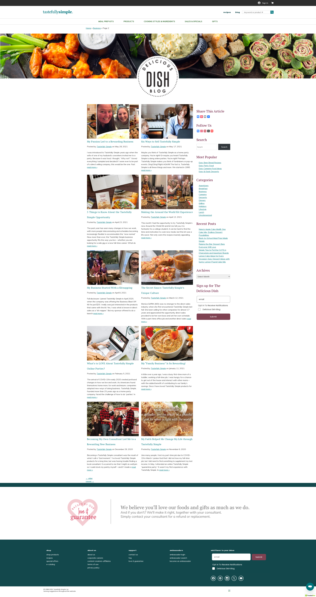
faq (130, 558)
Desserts (203, 197)
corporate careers (95, 558)
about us (92, 550)
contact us (133, 554)
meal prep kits (106, 21)
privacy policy (93, 567)
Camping (203, 194)
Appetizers (203, 185)
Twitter (234, 578)
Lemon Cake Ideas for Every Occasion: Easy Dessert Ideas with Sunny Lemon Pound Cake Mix (214, 259)
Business (97, 28)
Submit (213, 316)
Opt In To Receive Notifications (213, 305)
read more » (92, 167)
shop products (52, 554)
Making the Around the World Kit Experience (167, 212)
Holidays (202, 206)
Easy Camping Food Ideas (210, 168)
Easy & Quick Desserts (209, 171)
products (129, 21)
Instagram (227, 578)
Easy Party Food (206, 165)
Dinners (202, 200)
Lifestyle (202, 209)
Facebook (213, 578)
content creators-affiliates (99, 561)
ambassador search (178, 558)
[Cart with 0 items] (271, 2)
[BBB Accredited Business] (238, 590)
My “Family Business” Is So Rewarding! (163, 363)
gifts (215, 21)
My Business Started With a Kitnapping (109, 287)
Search (224, 147)
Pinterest (220, 578)
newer (90, 481)
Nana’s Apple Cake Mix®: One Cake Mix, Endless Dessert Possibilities (212, 232)
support (133, 550)
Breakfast (203, 188)
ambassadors (176, 550)
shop (48, 550)
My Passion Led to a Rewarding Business (110, 141)
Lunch (201, 212)
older (89, 478)
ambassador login (177, 554)
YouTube (241, 578)
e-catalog (50, 564)
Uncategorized (205, 215)
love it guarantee (136, 561)
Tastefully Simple (104, 146)
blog (237, 12)
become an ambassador (180, 561)
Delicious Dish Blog (211, 309)
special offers (52, 561)
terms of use (93, 564)
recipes (227, 12)
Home (88, 28)
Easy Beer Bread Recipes (210, 162)
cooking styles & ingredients (159, 21)
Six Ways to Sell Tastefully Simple (160, 141)
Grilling (201, 203)
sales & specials (193, 21)
